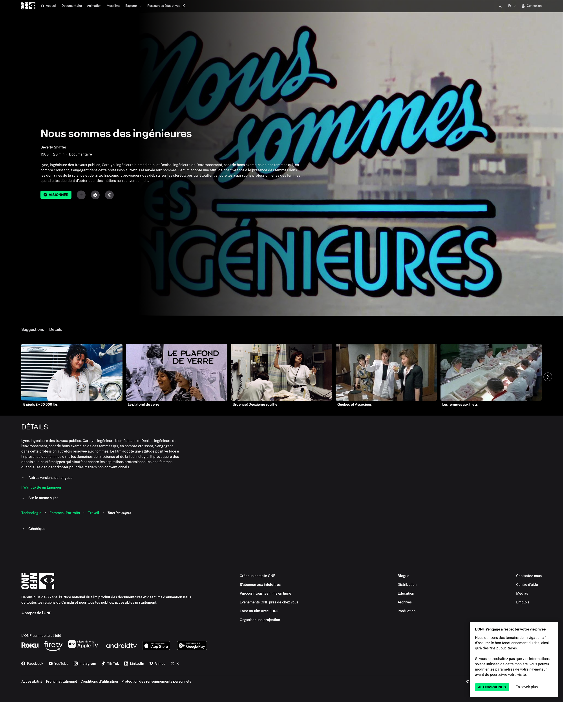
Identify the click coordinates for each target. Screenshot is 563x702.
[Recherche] (500, 6)
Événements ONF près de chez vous (269, 602)
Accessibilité (31, 681)
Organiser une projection (260, 620)
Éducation (406, 593)
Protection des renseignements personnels (156, 681)
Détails (55, 329)
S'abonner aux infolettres (260, 585)
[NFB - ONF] (28, 6)
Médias (522, 593)
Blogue (403, 576)
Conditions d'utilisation (99, 681)
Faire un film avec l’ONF (259, 611)
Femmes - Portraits (64, 513)
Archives (405, 602)
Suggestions (32, 329)
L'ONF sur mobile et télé (41, 636)
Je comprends (492, 687)
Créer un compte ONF (257, 576)
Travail (93, 513)
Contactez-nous (529, 576)
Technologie (31, 513)
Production (406, 611)
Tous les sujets (119, 513)
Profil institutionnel (61, 681)
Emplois (522, 602)
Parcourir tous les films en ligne (265, 593)
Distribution (407, 585)
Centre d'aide (527, 585)
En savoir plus (527, 687)
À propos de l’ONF (36, 613)
